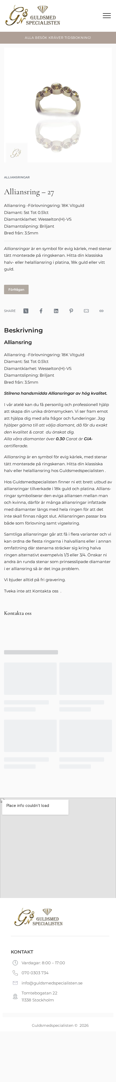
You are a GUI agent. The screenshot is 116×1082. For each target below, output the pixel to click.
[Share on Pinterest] (71, 310)
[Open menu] (107, 15)
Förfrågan (16, 289)
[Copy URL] (101, 310)
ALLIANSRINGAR (17, 177)
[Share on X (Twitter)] (26, 310)
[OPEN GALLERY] (58, 105)
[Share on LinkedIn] (56, 310)
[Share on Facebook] (41, 310)
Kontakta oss (18, 613)
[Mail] (86, 310)
